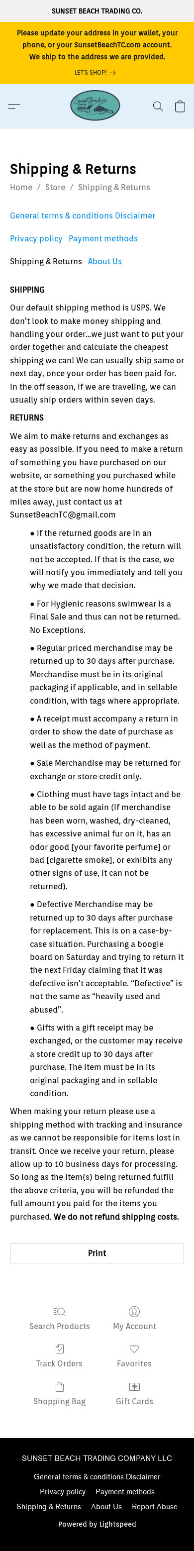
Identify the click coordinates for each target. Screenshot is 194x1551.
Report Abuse (155, 1507)
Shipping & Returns (114, 187)
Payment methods (103, 238)
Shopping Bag (59, 1401)
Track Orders (59, 1363)
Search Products (59, 1326)
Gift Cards (134, 1401)
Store (55, 187)
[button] (96, 106)
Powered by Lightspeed (97, 1524)
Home (21, 187)
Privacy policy (36, 238)
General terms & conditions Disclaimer (82, 215)
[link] (97, 73)
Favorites (134, 1363)
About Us (105, 261)
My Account (134, 1326)
